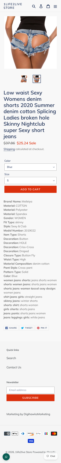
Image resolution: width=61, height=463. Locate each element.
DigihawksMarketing (37, 414)
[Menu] (55, 6)
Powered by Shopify (44, 452)
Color (7, 160)
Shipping (9, 149)
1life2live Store (13, 5)
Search (11, 358)
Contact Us (14, 367)
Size (6, 174)
